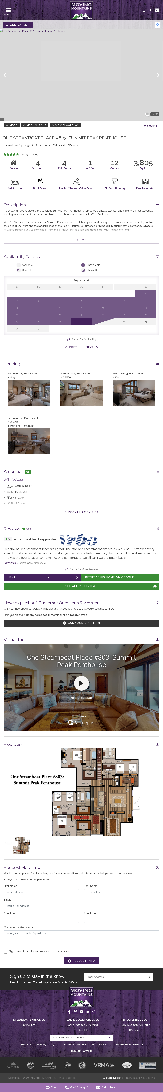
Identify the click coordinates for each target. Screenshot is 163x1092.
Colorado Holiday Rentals (129, 1044)
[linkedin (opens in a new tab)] (87, 1011)
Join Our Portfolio (81, 1050)
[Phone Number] (144, 10)
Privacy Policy (45, 1044)
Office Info (29, 1024)
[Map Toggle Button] (157, 25)
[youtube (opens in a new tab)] (81, 1011)
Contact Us (25, 1044)
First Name (10, 885)
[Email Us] (157, 10)
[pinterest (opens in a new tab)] (75, 1011)
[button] (4, 75)
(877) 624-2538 (79, 1087)
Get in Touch (109, 1087)
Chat (53, 1087)
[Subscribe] (149, 977)
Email (7, 899)
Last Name (90, 885)
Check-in (9, 913)
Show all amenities (81, 512)
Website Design (112, 1077)
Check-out (90, 913)
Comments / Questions (18, 927)
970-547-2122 (141, 1024)
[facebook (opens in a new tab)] (69, 1011)
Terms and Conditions (73, 1044)
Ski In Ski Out (100, 1044)
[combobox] (81, 1038)
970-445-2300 (89, 1024)
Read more (82, 240)
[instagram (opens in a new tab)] (93, 1011)
